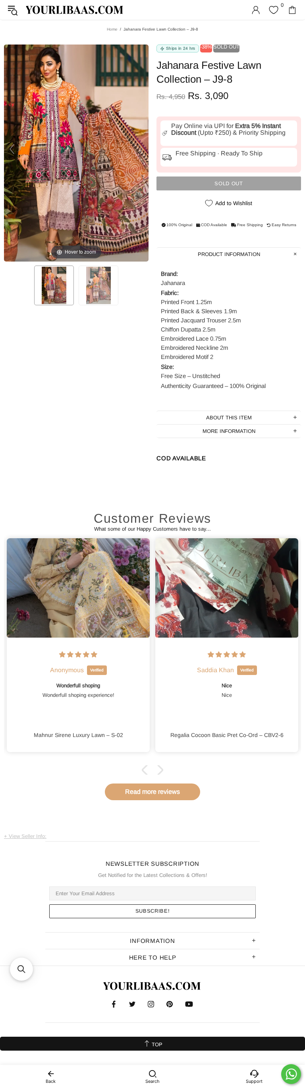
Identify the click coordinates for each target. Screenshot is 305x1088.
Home (112, 29)
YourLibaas (75, 10)
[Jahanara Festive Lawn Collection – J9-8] (54, 285)
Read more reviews (152, 791)
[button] (146, 770)
